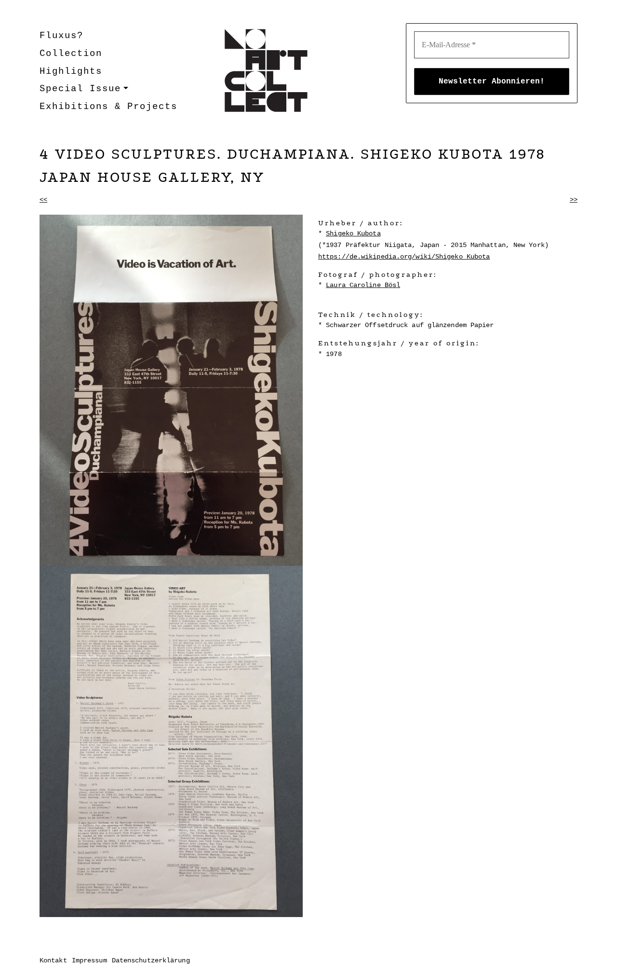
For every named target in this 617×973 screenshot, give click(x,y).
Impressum (89, 960)
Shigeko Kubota (353, 233)
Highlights (71, 71)
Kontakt (53, 960)
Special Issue (80, 88)
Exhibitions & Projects (108, 106)
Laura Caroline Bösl (363, 285)
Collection (71, 53)
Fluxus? (61, 35)
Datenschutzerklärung (151, 960)
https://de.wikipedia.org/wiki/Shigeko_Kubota (404, 256)
